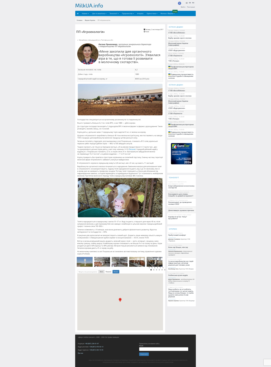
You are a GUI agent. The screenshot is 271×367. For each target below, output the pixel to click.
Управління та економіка (185, 208)
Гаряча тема (151, 13)
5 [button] (162, 270)
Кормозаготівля (183, 200)
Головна (79, 20)
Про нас (80, 353)
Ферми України (90, 20)
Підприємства (127, 13)
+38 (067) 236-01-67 (92, 344)
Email (141, 346)
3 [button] (157, 270)
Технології (114, 13)
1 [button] (151, 270)
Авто (101, 272)
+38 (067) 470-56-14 (96, 347)
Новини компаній (184, 192)
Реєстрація (191, 7)
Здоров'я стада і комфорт (184, 214)
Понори (191, 269)
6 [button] (165, 270)
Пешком (108, 272)
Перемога (172, 241)
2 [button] (154, 270)
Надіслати (144, 354)
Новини (85, 13)
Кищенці (191, 300)
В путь (116, 272)
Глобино (171, 283)
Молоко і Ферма (166, 13)
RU (193, 3)
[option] (85, 261)
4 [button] (159, 270)
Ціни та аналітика (98, 13)
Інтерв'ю (140, 13)
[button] (120, 300)
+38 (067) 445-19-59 (96, 350)
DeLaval (132, 149)
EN (190, 3)
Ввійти (183, 7)
